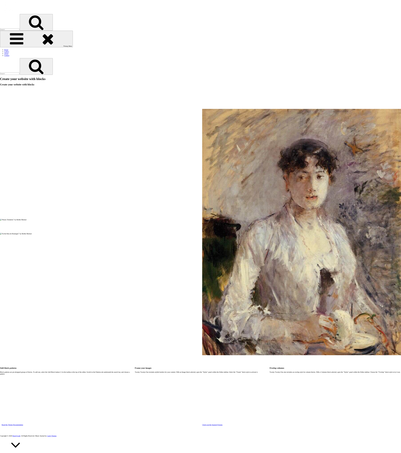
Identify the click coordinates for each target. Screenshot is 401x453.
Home (6, 50)
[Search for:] (10, 29)
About (6, 53)
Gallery (6, 52)
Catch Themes (51, 436)
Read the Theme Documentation (12, 425)
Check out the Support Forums (212, 425)
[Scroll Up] (15, 452)
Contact (6, 55)
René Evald (16, 436)
